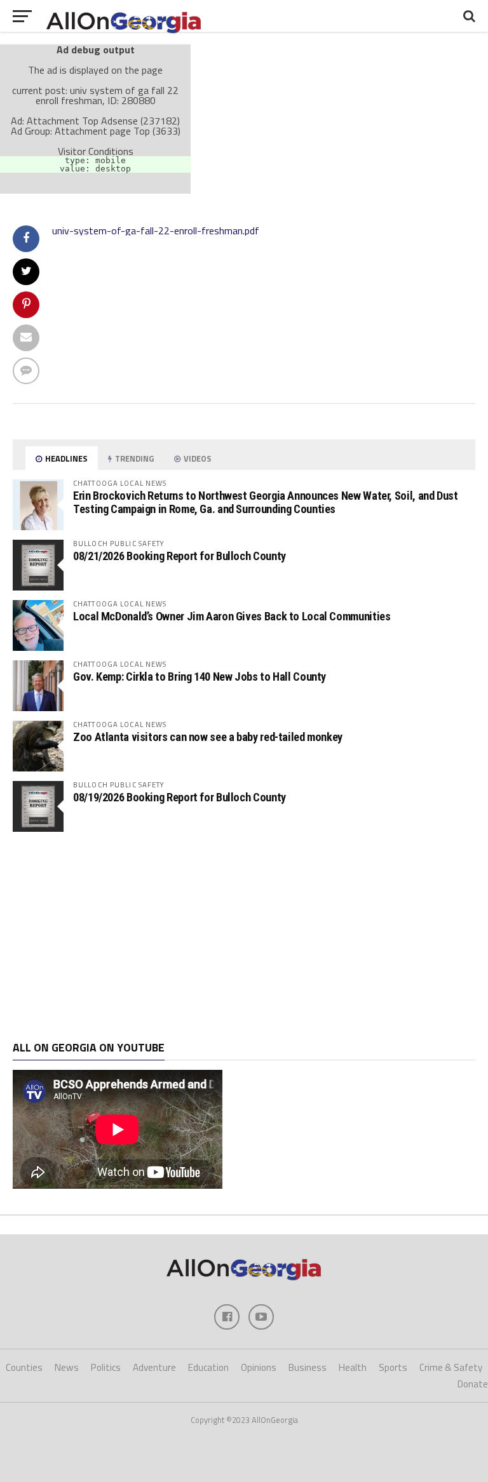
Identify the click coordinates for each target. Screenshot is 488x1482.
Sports (393, 1367)
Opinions (258, 1367)
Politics (106, 1367)
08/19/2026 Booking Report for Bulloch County (179, 797)
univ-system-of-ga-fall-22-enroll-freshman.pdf (155, 230)
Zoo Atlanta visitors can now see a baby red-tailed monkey (207, 737)
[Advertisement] (244, 936)
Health (353, 1367)
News (67, 1367)
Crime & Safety (450, 1367)
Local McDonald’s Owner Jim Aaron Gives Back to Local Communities (231, 616)
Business (307, 1367)
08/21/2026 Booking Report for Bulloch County (179, 556)
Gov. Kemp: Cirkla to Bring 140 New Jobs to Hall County (199, 676)
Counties (24, 1367)
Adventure (154, 1367)
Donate (473, 1384)
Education (208, 1367)
